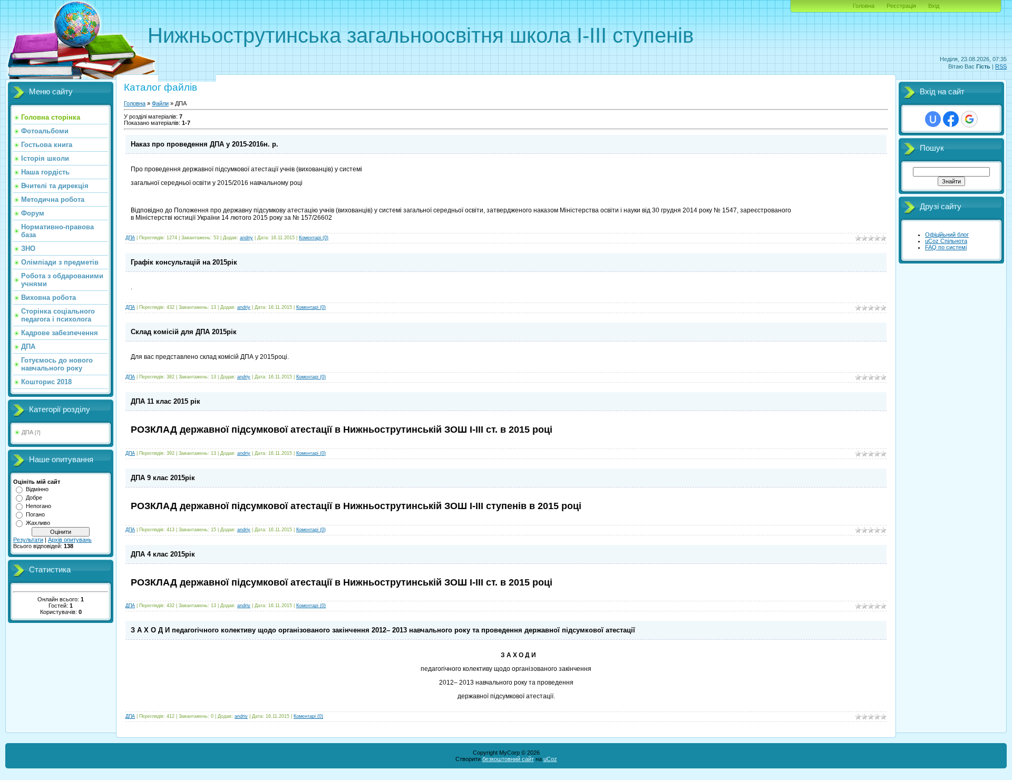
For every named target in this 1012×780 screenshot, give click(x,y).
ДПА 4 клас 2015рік (163, 554)
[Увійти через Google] (969, 119)
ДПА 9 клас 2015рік (163, 478)
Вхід (933, 6)
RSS (1001, 66)
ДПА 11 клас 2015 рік (165, 401)
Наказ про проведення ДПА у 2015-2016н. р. (204, 144)
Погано (35, 514)
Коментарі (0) (313, 237)
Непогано (38, 506)
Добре (34, 497)
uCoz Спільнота (946, 241)
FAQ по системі (946, 247)
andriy (246, 237)
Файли (160, 103)
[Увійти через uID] (933, 119)
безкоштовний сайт (508, 759)
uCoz (550, 759)
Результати (28, 540)
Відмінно (37, 489)
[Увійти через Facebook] (951, 119)
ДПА (27, 432)
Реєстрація (901, 6)
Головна (863, 6)
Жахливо (38, 523)
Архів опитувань (70, 540)
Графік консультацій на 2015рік (184, 262)
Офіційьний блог (947, 234)
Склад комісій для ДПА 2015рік (184, 332)
